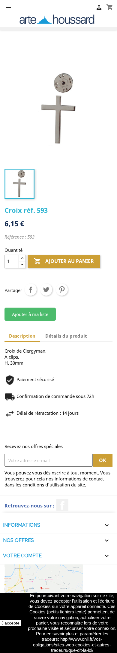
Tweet (46, 290)
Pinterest (62, 290)
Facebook (62, 505)
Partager (31, 290)
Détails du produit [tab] (66, 336)
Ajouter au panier (64, 261)
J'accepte (11, 623)
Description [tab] (22, 336)
